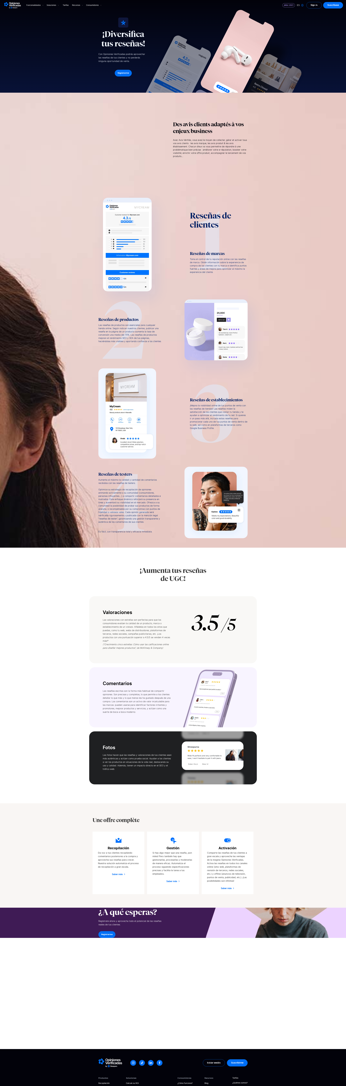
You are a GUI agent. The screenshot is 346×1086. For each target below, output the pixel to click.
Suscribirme (237, 1063)
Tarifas (66, 5)
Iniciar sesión (214, 1063)
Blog (206, 1083)
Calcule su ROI (132, 1083)
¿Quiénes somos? (240, 1083)
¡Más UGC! (288, 5)
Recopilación (104, 1083)
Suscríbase (333, 5)
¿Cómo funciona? (185, 1083)
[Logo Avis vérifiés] (12, 5)
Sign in (314, 5)
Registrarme (123, 73)
